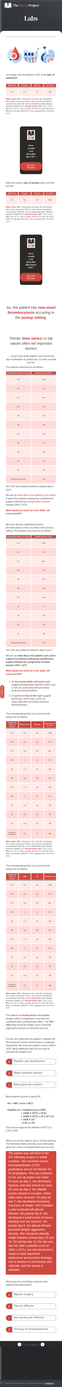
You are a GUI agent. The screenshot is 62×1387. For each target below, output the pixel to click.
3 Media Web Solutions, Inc (1, 1383)
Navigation (2, 692)
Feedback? (49, 1383)
